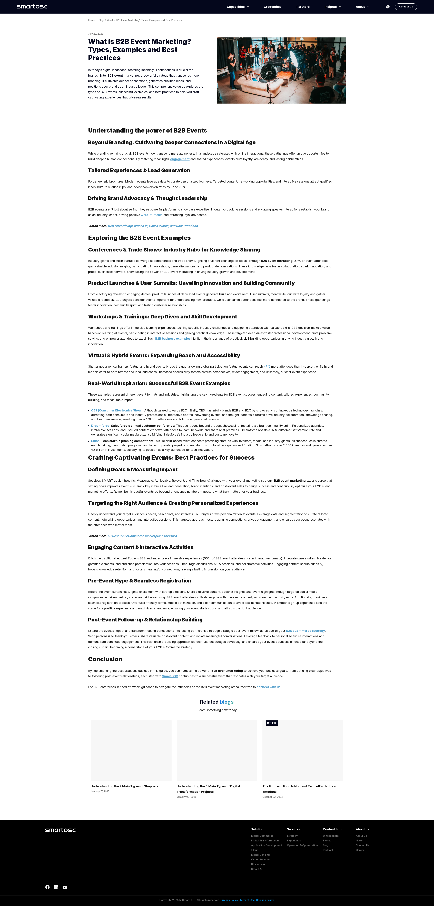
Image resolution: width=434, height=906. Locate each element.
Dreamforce (100, 425)
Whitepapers (331, 835)
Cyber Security (260, 859)
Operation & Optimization (302, 845)
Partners (303, 6)
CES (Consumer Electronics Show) (117, 410)
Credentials (272, 6)
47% (267, 366)
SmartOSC (170, 676)
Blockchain (258, 864)
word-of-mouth (152, 215)
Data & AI (256, 869)
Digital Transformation (265, 840)
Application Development (266, 845)
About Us (361, 835)
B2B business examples (173, 338)
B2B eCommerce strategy (305, 630)
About (360, 6)
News (359, 840)
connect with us (268, 687)
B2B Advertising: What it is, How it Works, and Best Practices (153, 226)
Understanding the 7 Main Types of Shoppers (125, 786)
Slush (95, 441)
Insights (331, 6)
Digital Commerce (262, 835)
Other (271, 723)
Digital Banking (260, 854)
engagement (180, 159)
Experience (294, 840)
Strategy (292, 835)
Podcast (328, 850)
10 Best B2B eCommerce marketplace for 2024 (142, 536)
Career (360, 850)
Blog (326, 845)
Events (327, 840)
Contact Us (406, 6)
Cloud (255, 850)
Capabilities (236, 6)
